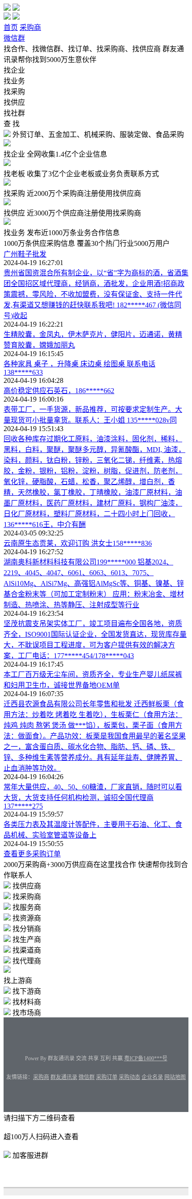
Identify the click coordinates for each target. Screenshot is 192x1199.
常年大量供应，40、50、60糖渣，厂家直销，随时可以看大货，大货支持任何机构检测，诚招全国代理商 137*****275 (93, 796)
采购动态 (129, 1077)
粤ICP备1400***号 (145, 1058)
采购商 (30, 27)
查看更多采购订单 (32, 854)
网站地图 (175, 1077)
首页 (11, 27)
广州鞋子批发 (25, 254)
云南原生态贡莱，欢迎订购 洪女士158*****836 (78, 543)
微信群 (14, 38)
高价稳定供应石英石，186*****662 (59, 390)
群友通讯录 (63, 1077)
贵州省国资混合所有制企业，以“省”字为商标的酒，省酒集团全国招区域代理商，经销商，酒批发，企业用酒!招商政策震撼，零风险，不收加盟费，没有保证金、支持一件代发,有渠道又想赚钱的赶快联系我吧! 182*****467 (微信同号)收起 (96, 294)
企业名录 (152, 1077)
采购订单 (106, 1077)
